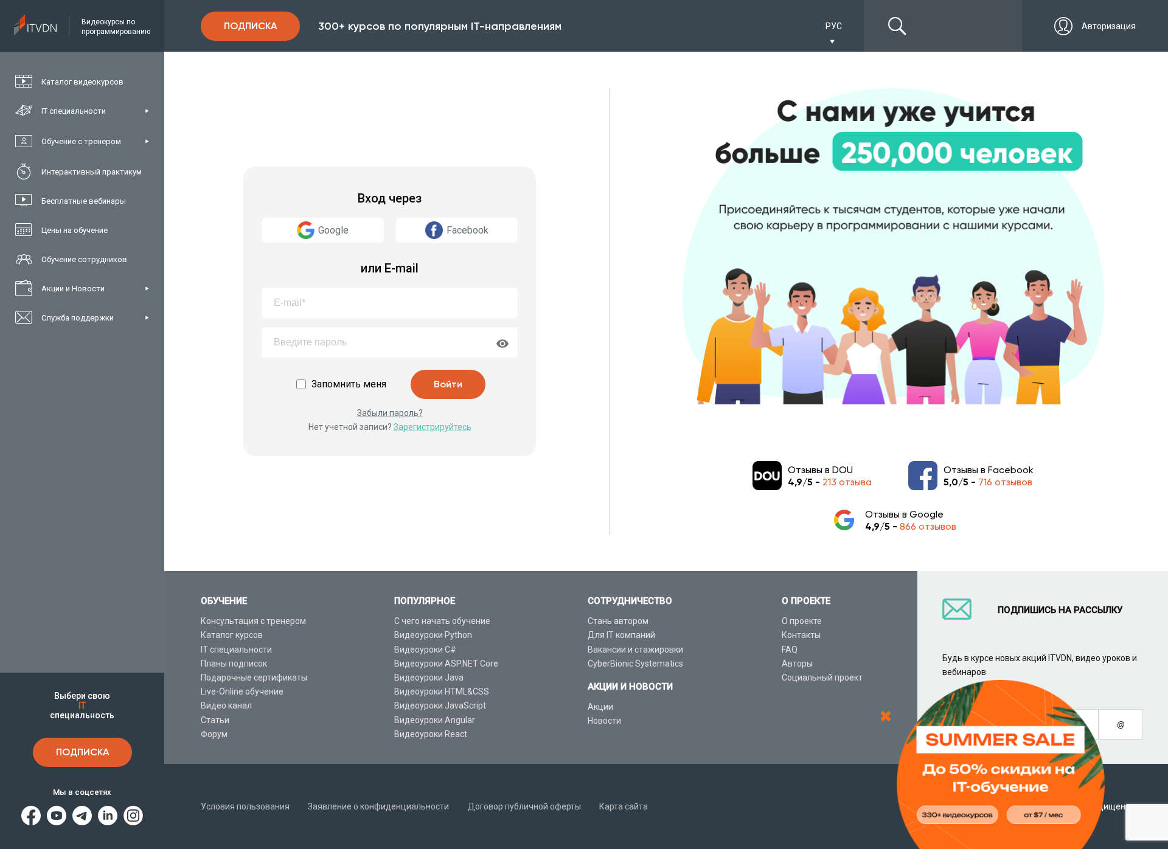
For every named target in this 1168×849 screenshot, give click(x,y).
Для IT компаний (621, 635)
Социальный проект (822, 677)
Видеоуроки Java (429, 677)
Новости (604, 721)
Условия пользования (245, 806)
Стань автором (618, 621)
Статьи (215, 720)
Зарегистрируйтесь (432, 427)
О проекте (802, 621)
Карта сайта (623, 806)
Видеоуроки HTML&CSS (441, 691)
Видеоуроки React (430, 734)
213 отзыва (847, 482)
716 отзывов (1005, 482)
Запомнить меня (348, 384)
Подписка (82, 752)
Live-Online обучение (242, 691)
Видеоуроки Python (433, 635)
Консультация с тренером (253, 621)
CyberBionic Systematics (635, 663)
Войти (448, 384)
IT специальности (236, 649)
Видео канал (226, 705)
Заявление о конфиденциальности (378, 806)
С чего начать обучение (442, 621)
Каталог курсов (232, 635)
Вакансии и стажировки (635, 649)
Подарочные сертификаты (254, 677)
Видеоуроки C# (425, 649)
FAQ (790, 649)
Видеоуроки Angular (434, 720)
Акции (600, 707)
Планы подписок (234, 663)
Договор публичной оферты (524, 806)
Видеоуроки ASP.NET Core (446, 663)
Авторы (797, 663)
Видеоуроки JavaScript (440, 705)
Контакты (801, 635)
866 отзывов (928, 526)
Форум (214, 734)
